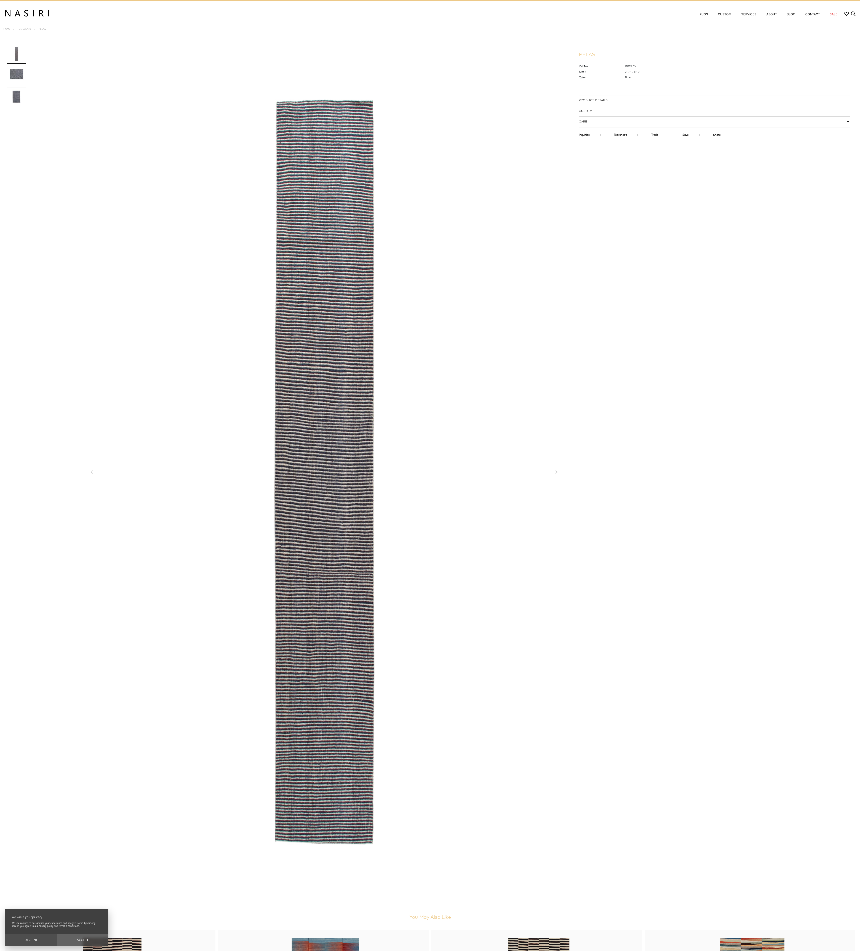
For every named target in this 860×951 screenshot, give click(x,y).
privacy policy (46, 925)
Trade (654, 135)
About (771, 14)
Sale (834, 14)
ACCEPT (82, 940)
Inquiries (584, 135)
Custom (724, 14)
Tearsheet (620, 135)
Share (717, 135)
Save (685, 135)
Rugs (703, 14)
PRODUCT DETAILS (593, 100)
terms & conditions (69, 925)
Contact (812, 14)
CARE (583, 121)
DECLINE (31, 940)
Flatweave (24, 29)
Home (7, 29)
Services (749, 14)
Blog (791, 14)
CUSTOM (585, 111)
